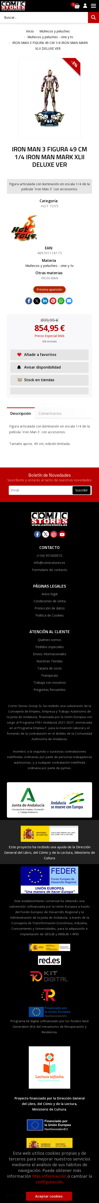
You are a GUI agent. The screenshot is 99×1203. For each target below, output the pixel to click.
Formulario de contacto (49, 570)
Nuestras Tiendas (49, 661)
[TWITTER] (45, 534)
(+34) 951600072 (49, 555)
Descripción (20, 413)
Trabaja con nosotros (49, 682)
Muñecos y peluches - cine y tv (50, 37)
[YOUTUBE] (62, 534)
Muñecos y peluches (54, 31)
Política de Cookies (49, 615)
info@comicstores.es (49, 562)
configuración (49, 1182)
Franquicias (49, 675)
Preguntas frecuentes (50, 689)
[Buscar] (93, 17)
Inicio (30, 31)
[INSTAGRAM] (53, 534)
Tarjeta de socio (49, 668)
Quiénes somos (49, 640)
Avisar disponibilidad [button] (42, 367)
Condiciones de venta (50, 601)
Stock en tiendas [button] (39, 379)
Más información (49, 1176)
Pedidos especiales (49, 647)
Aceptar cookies (49, 1196)
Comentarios (49, 413)
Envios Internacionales (49, 654)
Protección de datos (50, 608)
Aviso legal (50, 594)
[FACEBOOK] (37, 534)
